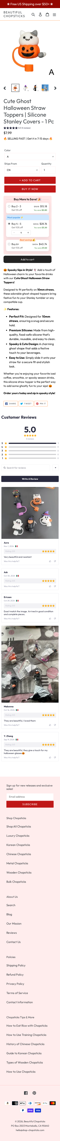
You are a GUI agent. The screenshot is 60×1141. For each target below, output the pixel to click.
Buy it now (30, 189)
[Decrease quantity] (14, 232)
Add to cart (27, 259)
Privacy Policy (15, 984)
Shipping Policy (15, 965)
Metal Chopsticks (17, 863)
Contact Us (13, 942)
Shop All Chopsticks (18, 826)
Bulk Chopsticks (16, 882)
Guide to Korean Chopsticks (24, 1053)
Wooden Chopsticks (19, 872)
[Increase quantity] (28, 232)
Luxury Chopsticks (17, 835)
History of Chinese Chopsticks (25, 1044)
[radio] (27, 208)
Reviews (11, 933)
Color (7, 150)
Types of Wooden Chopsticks (24, 1062)
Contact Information (19, 1002)
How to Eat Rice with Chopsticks (27, 1025)
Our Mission (13, 923)
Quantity (46, 163)
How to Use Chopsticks (21, 1071)
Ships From (10, 163)
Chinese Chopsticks (18, 854)
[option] (15, 88)
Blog (9, 914)
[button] (17, 128)
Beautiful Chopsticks (14, 14)
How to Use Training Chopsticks (26, 1035)
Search (10, 905)
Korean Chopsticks (18, 845)
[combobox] (55, 468)
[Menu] (54, 14)
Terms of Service (17, 993)
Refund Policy (15, 974)
